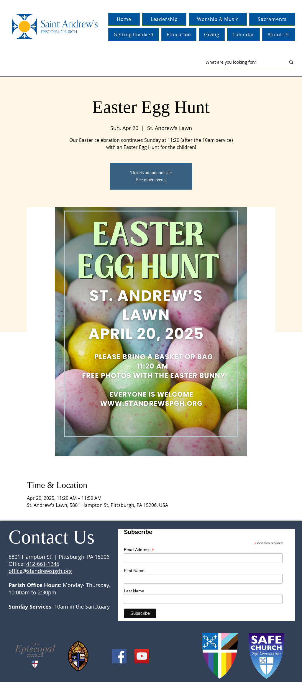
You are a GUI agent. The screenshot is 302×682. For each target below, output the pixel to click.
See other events (151, 179)
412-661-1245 (42, 563)
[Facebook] (119, 656)
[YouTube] (141, 656)
